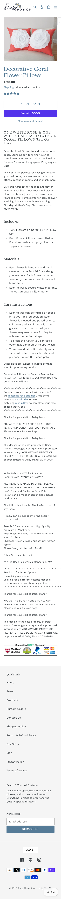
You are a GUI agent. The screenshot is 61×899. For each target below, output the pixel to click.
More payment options (30, 121)
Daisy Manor (24, 888)
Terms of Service (17, 770)
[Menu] (55, 6)
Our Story (13, 744)
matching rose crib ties (21, 395)
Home (10, 682)
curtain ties (21, 399)
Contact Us (14, 717)
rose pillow (21, 403)
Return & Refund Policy (21, 735)
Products (12, 700)
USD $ (29, 849)
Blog (9, 752)
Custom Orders (16, 708)
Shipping (9, 87)
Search (11, 691)
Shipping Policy (16, 726)
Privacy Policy (15, 761)
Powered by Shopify (41, 888)
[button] (12, 93)
